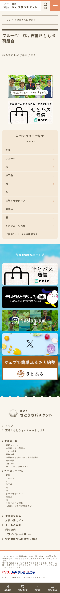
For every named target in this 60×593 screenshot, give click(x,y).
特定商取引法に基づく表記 (20, 539)
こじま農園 (11, 451)
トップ (8, 426)
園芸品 (9, 209)
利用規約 (10, 530)
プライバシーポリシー (18, 534)
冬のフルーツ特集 (16, 226)
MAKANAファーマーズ (17, 467)
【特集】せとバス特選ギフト (22, 234)
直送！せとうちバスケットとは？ (24, 430)
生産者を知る (12, 516)
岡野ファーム (12, 445)
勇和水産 (10, 464)
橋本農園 (10, 460)
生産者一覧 (11, 441)
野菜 (8, 150)
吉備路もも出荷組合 (25, 20)
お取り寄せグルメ (16, 201)
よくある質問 (12, 525)
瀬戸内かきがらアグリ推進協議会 (22, 457)
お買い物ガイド (14, 520)
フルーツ (10, 36)
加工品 (9, 175)
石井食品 (10, 454)
